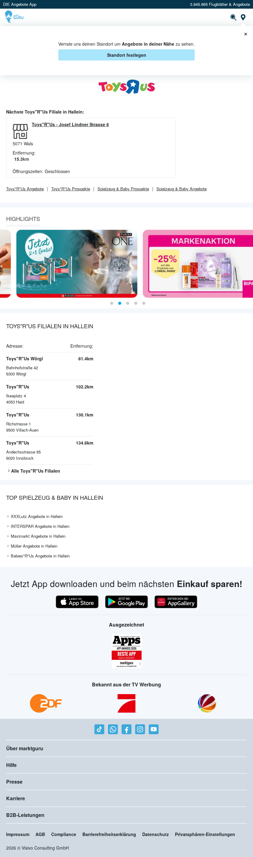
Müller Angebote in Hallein (34, 546)
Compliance (63, 834)
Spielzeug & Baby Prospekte (123, 189)
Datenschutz (155, 834)
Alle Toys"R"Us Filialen (35, 471)
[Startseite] (15, 17)
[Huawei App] (175, 601)
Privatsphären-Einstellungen (205, 834)
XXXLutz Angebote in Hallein (37, 516)
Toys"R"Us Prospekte (70, 189)
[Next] (246, 264)
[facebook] (126, 729)
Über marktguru (24, 748)
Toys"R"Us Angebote (25, 189)
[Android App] (126, 601)
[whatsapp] (113, 729)
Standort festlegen (126, 55)
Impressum (17, 834)
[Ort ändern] (243, 17)
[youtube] (154, 729)
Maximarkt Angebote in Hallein (38, 536)
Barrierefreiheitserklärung (109, 834)
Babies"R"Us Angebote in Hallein (40, 556)
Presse (14, 781)
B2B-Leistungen (25, 814)
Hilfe (11, 764)
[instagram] (140, 729)
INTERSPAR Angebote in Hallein (40, 526)
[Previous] (7, 264)
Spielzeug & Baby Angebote (181, 189)
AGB (40, 834)
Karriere (15, 798)
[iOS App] (77, 601)
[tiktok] (99, 729)
